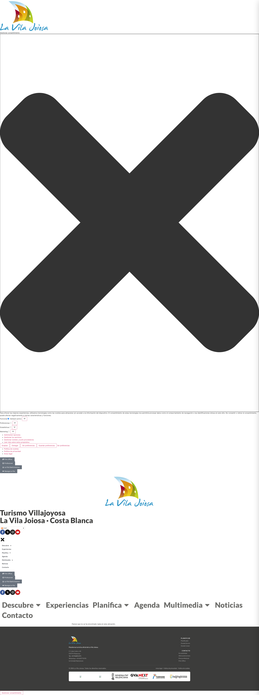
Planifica (107, 604)
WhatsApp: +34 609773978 (77, 658)
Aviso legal (8, 454)
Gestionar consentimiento (11, 693)
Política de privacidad (12, 451)
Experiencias (67, 604)
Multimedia (183, 604)
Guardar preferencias (47, 445)
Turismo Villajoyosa (33, 512)
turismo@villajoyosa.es (76, 661)
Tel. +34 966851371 (75, 656)
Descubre (18, 604)
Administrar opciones (12, 435)
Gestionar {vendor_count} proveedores (19, 440)
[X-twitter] (7, 532)
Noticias (229, 604)
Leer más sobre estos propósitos (16, 442)
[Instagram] (12, 532)
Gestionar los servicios (12, 437)
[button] (129, 223)
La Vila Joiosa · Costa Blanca (46, 520)
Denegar (15, 445)
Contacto (17, 615)
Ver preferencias (28, 445)
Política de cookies (11, 449)
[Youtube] (17, 532)
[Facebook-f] (2, 532)
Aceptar (5, 445)
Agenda (147, 604)
